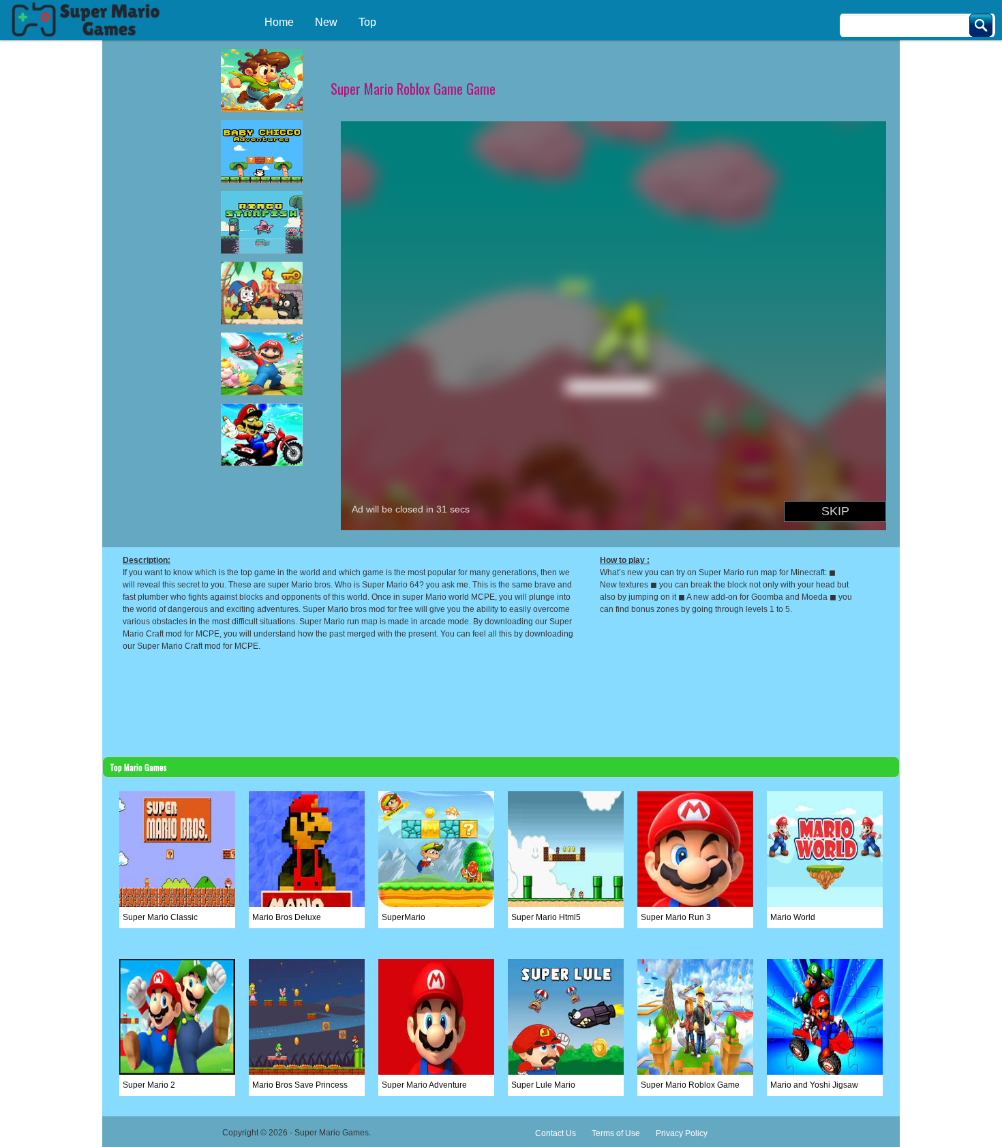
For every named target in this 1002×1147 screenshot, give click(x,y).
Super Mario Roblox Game (690, 1085)
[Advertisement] (156, 214)
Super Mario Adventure (424, 1085)
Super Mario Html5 (546, 917)
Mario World (792, 917)
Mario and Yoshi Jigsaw (814, 1085)
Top (367, 22)
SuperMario (403, 917)
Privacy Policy (682, 1133)
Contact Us (555, 1133)
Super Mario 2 (149, 1085)
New (326, 22)
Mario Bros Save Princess (300, 1085)
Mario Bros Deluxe (286, 917)
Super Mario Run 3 (676, 917)
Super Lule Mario (543, 1085)
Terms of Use (616, 1133)
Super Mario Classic (160, 917)
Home (279, 22)
